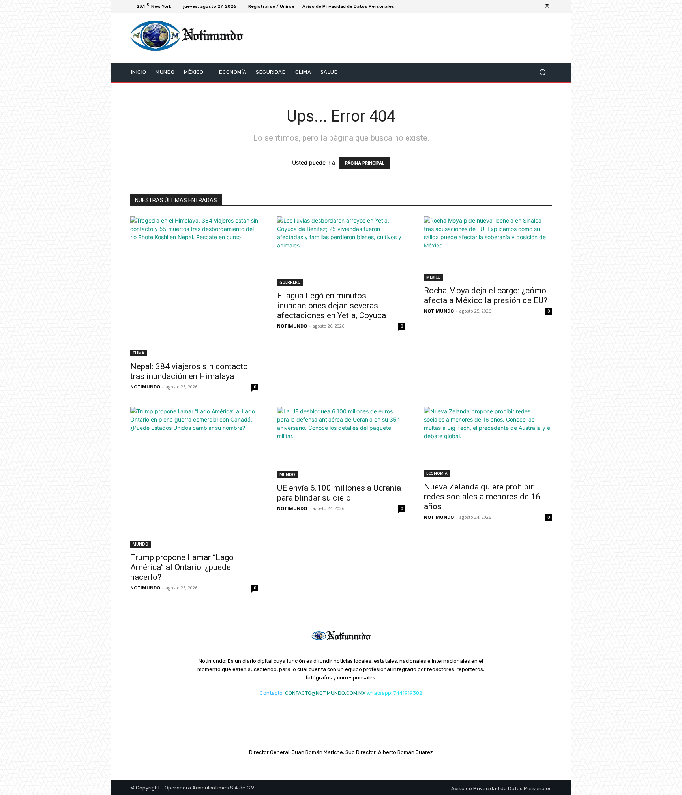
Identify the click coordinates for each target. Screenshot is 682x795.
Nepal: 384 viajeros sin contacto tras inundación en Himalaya (189, 371)
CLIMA (138, 353)
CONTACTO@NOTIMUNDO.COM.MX (325, 693)
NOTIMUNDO (145, 387)
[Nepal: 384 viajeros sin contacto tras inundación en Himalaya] (194, 286)
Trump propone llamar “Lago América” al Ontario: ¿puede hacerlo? (182, 567)
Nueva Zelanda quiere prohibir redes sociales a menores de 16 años (482, 496)
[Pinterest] (528, 6)
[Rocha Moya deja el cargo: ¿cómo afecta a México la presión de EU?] (488, 248)
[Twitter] (499, 6)
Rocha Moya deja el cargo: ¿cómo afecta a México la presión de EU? (485, 295)
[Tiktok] (509, 6)
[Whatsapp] (537, 6)
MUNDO (140, 544)
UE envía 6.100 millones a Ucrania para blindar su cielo (339, 492)
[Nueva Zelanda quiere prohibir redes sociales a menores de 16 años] (488, 442)
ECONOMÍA (437, 473)
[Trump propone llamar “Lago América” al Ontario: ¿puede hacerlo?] (194, 477)
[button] (542, 72)
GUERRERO (290, 282)
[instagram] (547, 6)
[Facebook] (490, 6)
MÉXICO (433, 277)
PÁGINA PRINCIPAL (364, 163)
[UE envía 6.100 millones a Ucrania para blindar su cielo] (341, 442)
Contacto (271, 693)
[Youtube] (518, 6)
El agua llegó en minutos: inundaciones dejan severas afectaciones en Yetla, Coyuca (331, 305)
